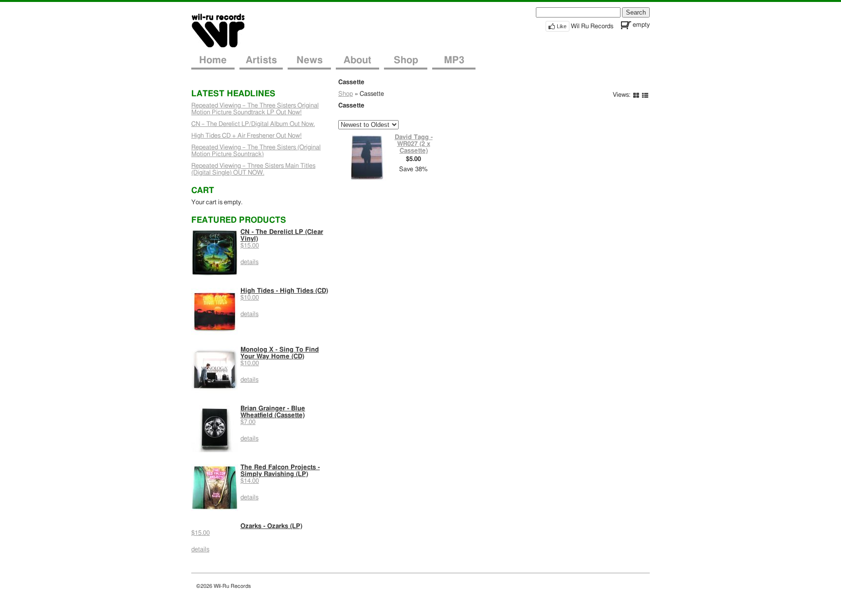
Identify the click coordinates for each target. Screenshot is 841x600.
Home (213, 60)
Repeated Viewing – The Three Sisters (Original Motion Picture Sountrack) (256, 151)
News (309, 60)
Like (562, 26)
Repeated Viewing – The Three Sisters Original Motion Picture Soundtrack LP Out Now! (255, 109)
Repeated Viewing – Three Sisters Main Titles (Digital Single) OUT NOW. (253, 169)
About (357, 60)
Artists (261, 60)
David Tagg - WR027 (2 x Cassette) (414, 144)
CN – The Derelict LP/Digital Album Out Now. (253, 124)
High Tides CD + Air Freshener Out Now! (246, 136)
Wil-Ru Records (224, 30)
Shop (406, 60)
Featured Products (238, 220)
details (249, 262)
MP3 (454, 60)
